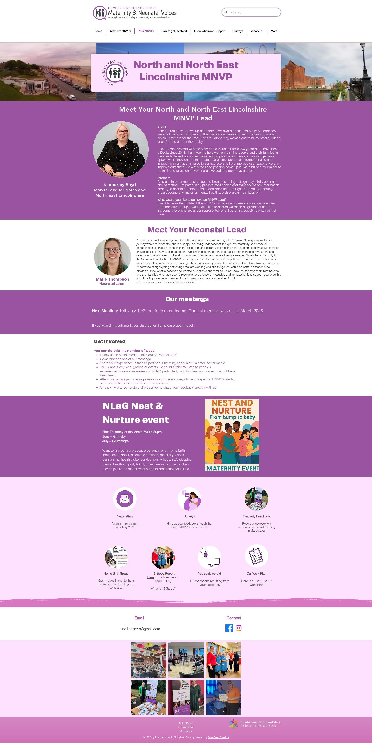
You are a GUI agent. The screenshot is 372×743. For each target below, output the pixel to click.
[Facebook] (229, 628)
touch (189, 325)
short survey (149, 387)
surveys (193, 527)
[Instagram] (238, 628)
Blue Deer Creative (218, 737)
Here (150, 577)
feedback (213, 585)
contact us (116, 587)
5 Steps (169, 588)
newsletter (132, 524)
